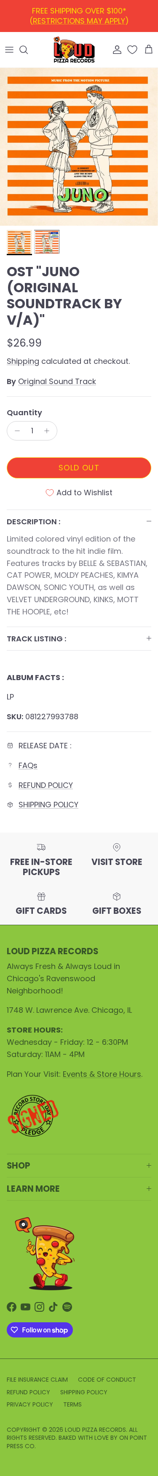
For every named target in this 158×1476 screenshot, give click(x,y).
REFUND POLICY (81, 14)
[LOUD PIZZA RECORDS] (74, 49)
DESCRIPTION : (33, 521)
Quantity (24, 412)
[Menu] (9, 49)
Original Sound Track (57, 381)
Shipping (23, 361)
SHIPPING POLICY (48, 804)
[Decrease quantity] (15, 431)
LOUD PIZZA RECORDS (95, 1429)
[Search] (28, 49)
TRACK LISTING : (36, 638)
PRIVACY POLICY (30, 1404)
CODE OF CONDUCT (107, 1379)
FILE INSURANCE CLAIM (37, 1379)
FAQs (28, 765)
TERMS (72, 1404)
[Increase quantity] (49, 431)
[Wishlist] (133, 49)
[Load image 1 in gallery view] (79, 147)
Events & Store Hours (102, 1074)
